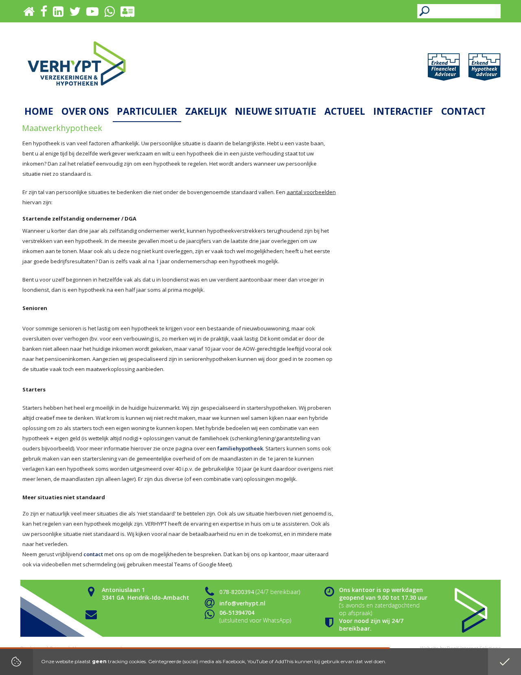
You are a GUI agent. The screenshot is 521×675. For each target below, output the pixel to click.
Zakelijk (206, 111)
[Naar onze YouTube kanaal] (92, 13)
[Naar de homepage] (76, 63)
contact (93, 554)
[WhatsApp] (109, 13)
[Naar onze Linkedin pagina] (58, 13)
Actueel (344, 111)
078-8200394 (236, 592)
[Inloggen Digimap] (127, 13)
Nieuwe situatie (275, 111)
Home (38, 111)
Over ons (85, 111)
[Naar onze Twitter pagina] (74, 13)
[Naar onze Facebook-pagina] (43, 13)
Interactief (403, 111)
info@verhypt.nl (242, 603)
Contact (463, 111)
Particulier (147, 111)
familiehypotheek (240, 448)
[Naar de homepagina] (28, 13)
